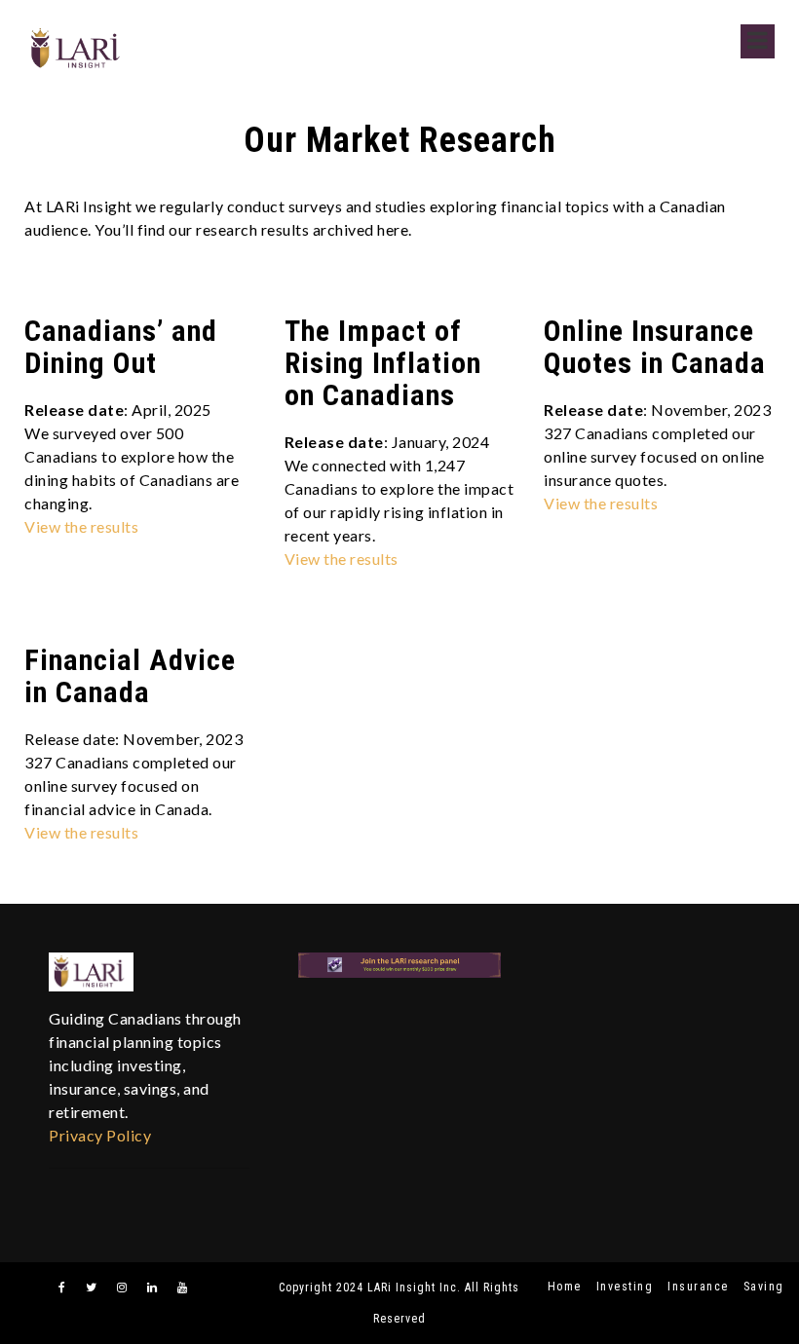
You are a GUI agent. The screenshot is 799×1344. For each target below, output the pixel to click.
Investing (625, 1286)
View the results (81, 526)
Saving (763, 1286)
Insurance (698, 1286)
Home (565, 1286)
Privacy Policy (100, 1135)
